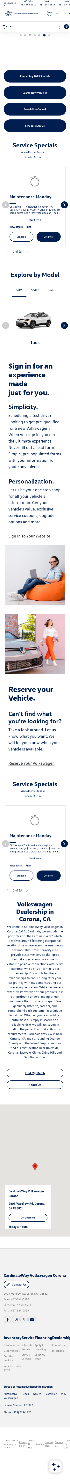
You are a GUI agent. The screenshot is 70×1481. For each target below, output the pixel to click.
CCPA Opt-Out (67, 1444)
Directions (58, 1350)
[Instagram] (16, 1319)
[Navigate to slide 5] (39, 35)
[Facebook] (7, 1319)
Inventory (13, 1337)
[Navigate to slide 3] (30, 35)
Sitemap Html (49, 1444)
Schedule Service (32, 157)
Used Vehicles (12, 1350)
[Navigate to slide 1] (21, 35)
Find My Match (35, 1073)
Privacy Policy (23, 1444)
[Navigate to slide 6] (44, 35)
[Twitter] (24, 1319)
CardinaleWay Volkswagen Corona (11, 1444)
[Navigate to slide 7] (49, 35)
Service (28, 1337)
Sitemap (40, 1444)
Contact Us (19, 1284)
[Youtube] (32, 1319)
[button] (35, 1167)
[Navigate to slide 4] (35, 35)
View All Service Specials (33, 151)
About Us (35, 1085)
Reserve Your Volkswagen (31, 763)
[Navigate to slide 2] (25, 35)
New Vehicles (11, 1345)
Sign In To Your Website (29, 535)
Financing (43, 1337)
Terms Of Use (31, 1444)
